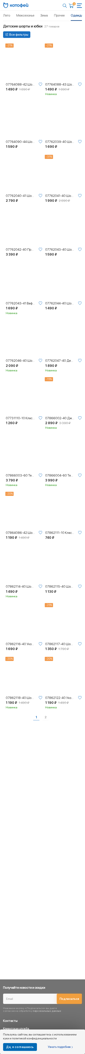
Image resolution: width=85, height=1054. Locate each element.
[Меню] (79, 6)
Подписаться (69, 998)
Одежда (77, 15)
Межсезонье (25, 15)
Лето (6, 15)
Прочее (59, 15)
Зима (44, 15)
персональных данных (47, 1010)
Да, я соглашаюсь (20, 1047)
